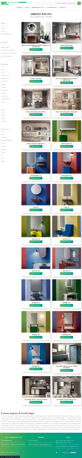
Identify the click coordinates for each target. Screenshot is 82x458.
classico (3, 115)
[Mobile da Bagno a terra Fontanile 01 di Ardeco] (66, 163)
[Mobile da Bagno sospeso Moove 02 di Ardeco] (35, 258)
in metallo (3, 93)
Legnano (3, 146)
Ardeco (3, 28)
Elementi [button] (4, 42)
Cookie (6, 457)
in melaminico (4, 90)
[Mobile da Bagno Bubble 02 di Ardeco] (35, 290)
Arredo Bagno (48, 17)
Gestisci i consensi (14, 457)
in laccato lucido (5, 75)
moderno (3, 121)
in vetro (3, 102)
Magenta (3, 149)
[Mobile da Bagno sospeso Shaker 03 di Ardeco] (35, 322)
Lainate (3, 143)
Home (31, 17)
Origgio (3, 152)
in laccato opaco (5, 78)
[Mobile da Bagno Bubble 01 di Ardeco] (66, 290)
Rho (2, 158)
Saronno (3, 161)
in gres (3, 69)
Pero (2, 155)
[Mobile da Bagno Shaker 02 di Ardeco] (66, 322)
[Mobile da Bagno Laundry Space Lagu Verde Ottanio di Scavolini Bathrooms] (66, 353)
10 (80, 20)
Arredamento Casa (38, 7)
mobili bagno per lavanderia (8, 53)
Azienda (19, 7)
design (3, 118)
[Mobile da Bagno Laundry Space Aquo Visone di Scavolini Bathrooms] (35, 387)
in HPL (2, 72)
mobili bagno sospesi (6, 56)
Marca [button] (3, 23)
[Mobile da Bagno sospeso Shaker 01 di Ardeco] (35, 353)
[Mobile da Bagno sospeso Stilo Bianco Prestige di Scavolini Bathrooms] (35, 131)
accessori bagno (5, 47)
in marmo (3, 87)
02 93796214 (34, 440)
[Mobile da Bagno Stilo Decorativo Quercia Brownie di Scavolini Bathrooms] (66, 66)
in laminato (4, 81)
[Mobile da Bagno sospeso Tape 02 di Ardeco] (35, 194)
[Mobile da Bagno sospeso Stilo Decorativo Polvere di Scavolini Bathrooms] (66, 99)
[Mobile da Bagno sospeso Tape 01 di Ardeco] (66, 194)
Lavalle (2, 31)
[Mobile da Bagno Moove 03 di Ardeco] (66, 226)
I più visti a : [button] (5, 129)
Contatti (62, 7)
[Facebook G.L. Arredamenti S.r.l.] (56, 452)
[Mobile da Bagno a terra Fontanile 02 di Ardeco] (35, 163)
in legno (3, 84)
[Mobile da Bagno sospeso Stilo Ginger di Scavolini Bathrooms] (35, 66)
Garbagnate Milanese (6, 140)
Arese (2, 134)
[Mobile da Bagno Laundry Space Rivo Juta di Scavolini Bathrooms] (66, 387)
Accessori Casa (52, 7)
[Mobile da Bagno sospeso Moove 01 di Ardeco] (66, 258)
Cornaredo (4, 137)
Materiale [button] (4, 64)
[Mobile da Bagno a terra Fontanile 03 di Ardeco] (66, 131)
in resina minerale (5, 99)
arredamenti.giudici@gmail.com (42, 444)
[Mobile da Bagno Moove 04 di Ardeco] (35, 226)
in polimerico (4, 96)
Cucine (27, 7)
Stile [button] (2, 110)
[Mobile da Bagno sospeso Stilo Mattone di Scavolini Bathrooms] (66, 33)
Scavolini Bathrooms (6, 34)
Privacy (2, 457)
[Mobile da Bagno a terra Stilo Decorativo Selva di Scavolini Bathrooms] (35, 99)
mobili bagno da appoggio (8, 50)
